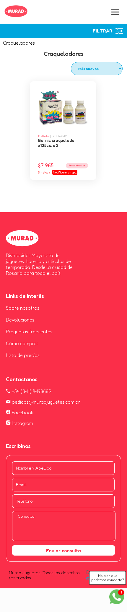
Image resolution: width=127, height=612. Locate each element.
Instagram (22, 423)
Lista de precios (23, 355)
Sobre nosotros (22, 308)
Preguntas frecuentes (29, 332)
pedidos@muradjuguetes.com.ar (45, 402)
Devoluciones (20, 320)
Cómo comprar (22, 343)
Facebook (22, 412)
